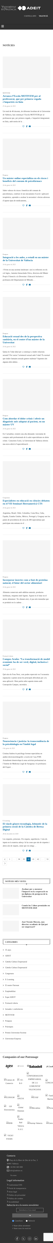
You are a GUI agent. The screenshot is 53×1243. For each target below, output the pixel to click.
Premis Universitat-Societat (15, 1033)
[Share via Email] (30, 126)
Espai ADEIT (10, 997)
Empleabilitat (10, 991)
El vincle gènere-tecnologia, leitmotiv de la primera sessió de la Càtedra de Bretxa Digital (25, 826)
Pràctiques (9, 1027)
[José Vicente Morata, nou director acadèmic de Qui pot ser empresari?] (11, 926)
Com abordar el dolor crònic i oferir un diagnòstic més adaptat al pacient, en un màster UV (24, 421)
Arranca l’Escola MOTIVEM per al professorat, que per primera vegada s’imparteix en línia (22, 99)
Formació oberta (11, 1003)
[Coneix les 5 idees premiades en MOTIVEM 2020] (11, 909)
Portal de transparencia (17, 1188)
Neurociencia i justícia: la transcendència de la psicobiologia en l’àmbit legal (26, 742)
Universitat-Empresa (13, 1039)
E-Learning (9, 979)
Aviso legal (12, 1192)
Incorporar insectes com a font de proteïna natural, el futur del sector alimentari (25, 581)
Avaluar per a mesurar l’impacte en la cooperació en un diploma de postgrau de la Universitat (35, 892)
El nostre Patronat (12, 985)
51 (48, 859)
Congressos (9, 974)
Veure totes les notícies (22, 1228)
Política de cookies (16, 1199)
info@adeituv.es (16, 1171)
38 (19, 859)
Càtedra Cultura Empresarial (16, 968)
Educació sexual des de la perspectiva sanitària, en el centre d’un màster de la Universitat (24, 339)
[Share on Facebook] (26, 126)
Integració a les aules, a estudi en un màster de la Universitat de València (26, 259)
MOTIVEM (9, 1015)
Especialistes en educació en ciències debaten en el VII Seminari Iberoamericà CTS (26, 502)
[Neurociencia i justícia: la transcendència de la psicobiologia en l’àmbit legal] (26, 717)
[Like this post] (23, 126)
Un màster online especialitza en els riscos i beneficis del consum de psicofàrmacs (25, 180)
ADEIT (8, 956)
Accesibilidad (13, 1202)
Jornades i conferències (14, 1009)
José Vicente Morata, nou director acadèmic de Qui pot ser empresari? (35, 924)
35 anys (8, 950)
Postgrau (8, 1021)
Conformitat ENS (15, 1185)
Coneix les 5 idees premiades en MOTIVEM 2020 (36, 906)
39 (24, 859)
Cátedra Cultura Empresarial (16, 962)
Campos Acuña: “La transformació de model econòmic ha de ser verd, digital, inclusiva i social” (26, 662)
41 (33, 859)
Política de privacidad (17, 1195)
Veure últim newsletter (22, 1226)
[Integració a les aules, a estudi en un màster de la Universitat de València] (26, 233)
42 (38, 859)
